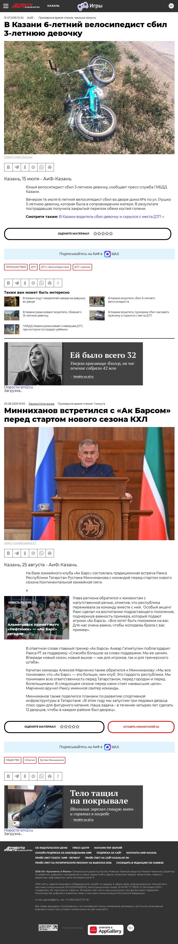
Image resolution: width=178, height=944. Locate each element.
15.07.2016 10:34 (14, 17)
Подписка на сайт (109, 852)
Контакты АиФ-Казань (141, 852)
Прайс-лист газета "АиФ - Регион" (57, 857)
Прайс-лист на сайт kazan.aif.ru (107, 857)
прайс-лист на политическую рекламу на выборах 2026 (73, 862)
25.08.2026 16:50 (14, 403)
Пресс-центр (81, 847)
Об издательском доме (51, 847)
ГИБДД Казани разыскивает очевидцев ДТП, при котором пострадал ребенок (53, 327)
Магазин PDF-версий (108, 847)
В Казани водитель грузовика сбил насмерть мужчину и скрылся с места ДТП (138, 313)
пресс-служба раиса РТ (20, 543)
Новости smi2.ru (18, 387)
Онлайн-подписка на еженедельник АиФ (63, 852)
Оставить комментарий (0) (141, 726)
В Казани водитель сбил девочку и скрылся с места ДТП (110, 217)
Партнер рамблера (72, 927)
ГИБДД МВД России (18, 157)
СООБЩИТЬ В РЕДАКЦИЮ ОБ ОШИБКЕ (140, 862)
